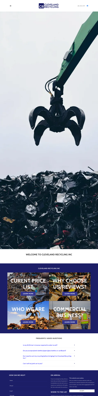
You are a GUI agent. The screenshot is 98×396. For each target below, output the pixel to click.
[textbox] (28, 379)
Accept (82, 391)
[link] (49, 5)
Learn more (28, 294)
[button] (10, 5)
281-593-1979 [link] (81, 6)
